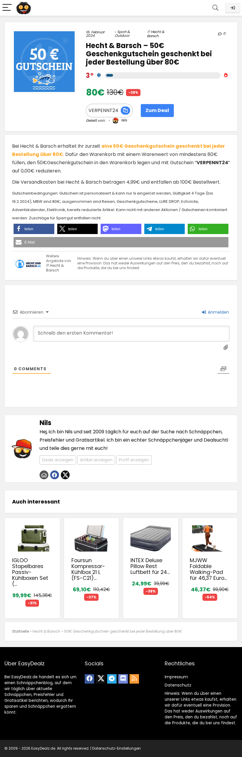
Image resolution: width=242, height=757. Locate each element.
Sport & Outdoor (122, 33)
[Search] (215, 8)
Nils (123, 120)
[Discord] (123, 679)
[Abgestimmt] (99, 75)
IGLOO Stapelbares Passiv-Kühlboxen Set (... (30, 572)
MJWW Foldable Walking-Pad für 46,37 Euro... (208, 569)
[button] (34, 229)
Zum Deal (157, 110)
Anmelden (218, 312)
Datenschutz (178, 685)
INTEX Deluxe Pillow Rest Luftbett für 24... (150, 566)
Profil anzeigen (134, 460)
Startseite (20, 631)
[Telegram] (112, 679)
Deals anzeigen (57, 460)
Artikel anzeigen (96, 460)
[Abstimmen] (226, 75)
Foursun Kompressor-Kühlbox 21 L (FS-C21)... (88, 569)
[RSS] (134, 679)
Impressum (176, 677)
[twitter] (100, 679)
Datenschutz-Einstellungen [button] (116, 748)
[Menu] (7, 8)
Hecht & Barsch (155, 33)
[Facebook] (89, 679)
